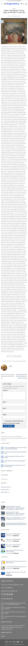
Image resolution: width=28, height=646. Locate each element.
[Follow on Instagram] (5, 594)
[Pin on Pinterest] (18, 356)
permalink (24, 361)
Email (4, 408)
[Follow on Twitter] (7, 594)
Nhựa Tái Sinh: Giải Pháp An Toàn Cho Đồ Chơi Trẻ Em (7, 376)
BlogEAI (3, 636)
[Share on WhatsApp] (8, 356)
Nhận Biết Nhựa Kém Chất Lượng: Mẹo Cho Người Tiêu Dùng (21, 376)
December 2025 (5, 487)
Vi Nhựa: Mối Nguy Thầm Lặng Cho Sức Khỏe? (15, 457)
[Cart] (26, 3)
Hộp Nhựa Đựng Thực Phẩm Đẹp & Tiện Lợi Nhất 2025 (15, 466)
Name (4, 402)
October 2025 (4, 489)
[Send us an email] (9, 594)
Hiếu (19, 16)
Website (4, 414)
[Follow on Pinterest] (12, 594)
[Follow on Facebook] (2, 594)
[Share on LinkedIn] (20, 356)
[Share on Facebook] (10, 356)
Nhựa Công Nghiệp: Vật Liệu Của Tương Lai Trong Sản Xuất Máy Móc (16, 448)
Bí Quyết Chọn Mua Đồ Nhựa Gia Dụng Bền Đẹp (16, 452)
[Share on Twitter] (13, 356)
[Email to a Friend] (15, 356)
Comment (5, 390)
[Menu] (2, 3)
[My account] (23, 3)
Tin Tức (14, 8)
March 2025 (4, 492)
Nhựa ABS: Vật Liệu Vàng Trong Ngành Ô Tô (15, 461)
